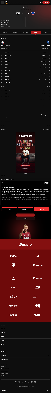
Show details (44, 205)
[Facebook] (16, 382)
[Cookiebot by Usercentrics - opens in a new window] (43, 183)
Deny (9, 209)
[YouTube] (25, 382)
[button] (3, 325)
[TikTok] (32, 382)
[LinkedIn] (35, 382)
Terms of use (4, 364)
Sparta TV (15, 32)
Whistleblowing (4, 373)
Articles (5, 32)
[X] (22, 382)
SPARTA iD (3, 390)
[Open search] (40, 2)
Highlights (25, 32)
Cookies (3, 375)
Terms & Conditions (5, 368)
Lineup (35, 32)
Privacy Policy (4, 366)
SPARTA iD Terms (4, 371)
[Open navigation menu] (2, 2)
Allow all (42, 209)
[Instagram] (19, 382)
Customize (24, 209)
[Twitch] (28, 382)
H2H (46, 32)
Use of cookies (30, 200)
